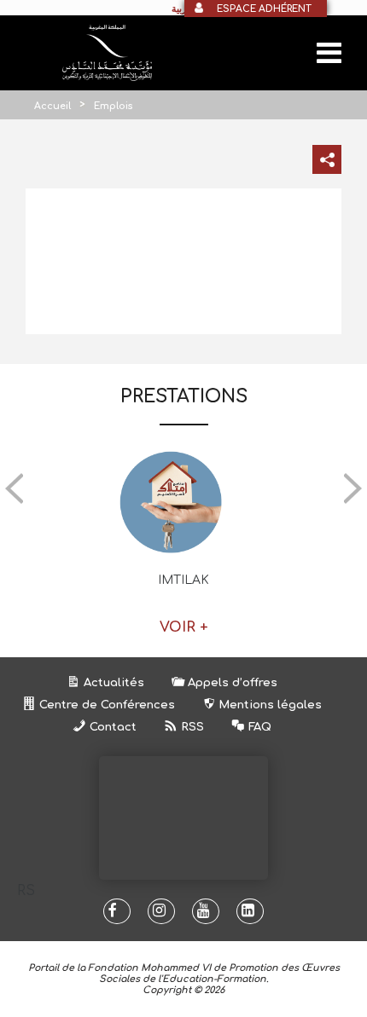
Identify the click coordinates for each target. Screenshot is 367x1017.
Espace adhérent (264, 8)
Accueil (52, 106)
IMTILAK (183, 580)
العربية (184, 8)
